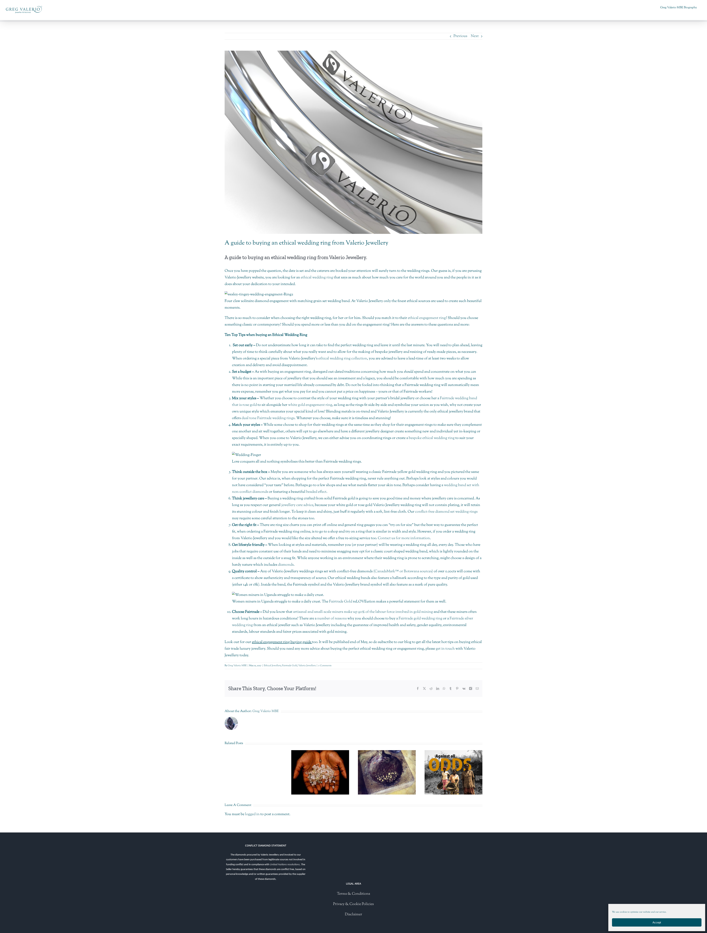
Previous (460, 36)
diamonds (286, 564)
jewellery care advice (297, 505)
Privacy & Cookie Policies (353, 904)
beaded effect (316, 492)
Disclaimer (353, 914)
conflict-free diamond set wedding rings (446, 511)
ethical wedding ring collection (342, 358)
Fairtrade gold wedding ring (420, 618)
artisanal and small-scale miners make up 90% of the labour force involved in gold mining (363, 612)
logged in (252, 814)
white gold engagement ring (310, 405)
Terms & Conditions (353, 894)
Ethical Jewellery (272, 665)
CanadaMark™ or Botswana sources (403, 571)
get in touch (445, 648)
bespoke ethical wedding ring (432, 438)
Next (475, 36)
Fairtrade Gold (340, 601)
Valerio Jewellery (307, 665)
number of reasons (332, 618)
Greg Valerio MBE (237, 665)
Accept (657, 922)
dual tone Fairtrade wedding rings (268, 418)
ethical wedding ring (317, 277)
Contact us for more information (404, 538)
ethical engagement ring (427, 318)
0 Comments (324, 665)
